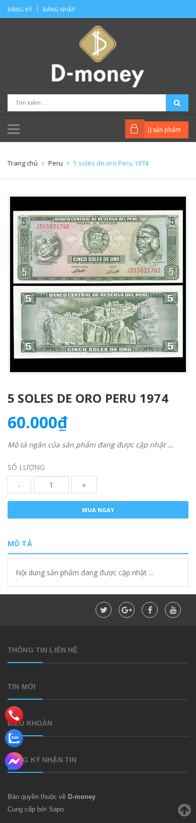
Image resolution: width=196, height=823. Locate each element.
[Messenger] (14, 761)
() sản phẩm (164, 129)
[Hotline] (14, 715)
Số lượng (26, 467)
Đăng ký (20, 9)
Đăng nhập (59, 9)
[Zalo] (14, 738)
